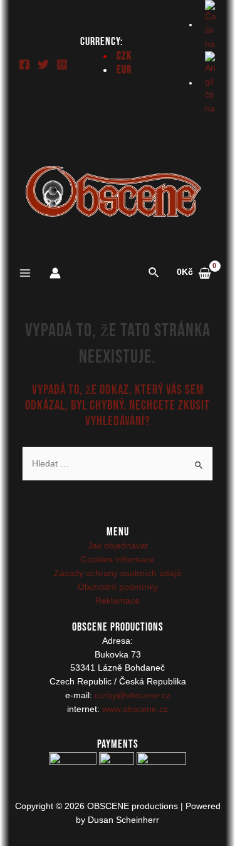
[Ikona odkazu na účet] (55, 273)
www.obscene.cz (135, 709)
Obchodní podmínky (118, 587)
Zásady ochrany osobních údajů (117, 573)
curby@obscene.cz (132, 695)
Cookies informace (118, 559)
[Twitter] (43, 64)
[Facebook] (24, 64)
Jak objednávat (118, 545)
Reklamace (117, 601)
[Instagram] (62, 64)
